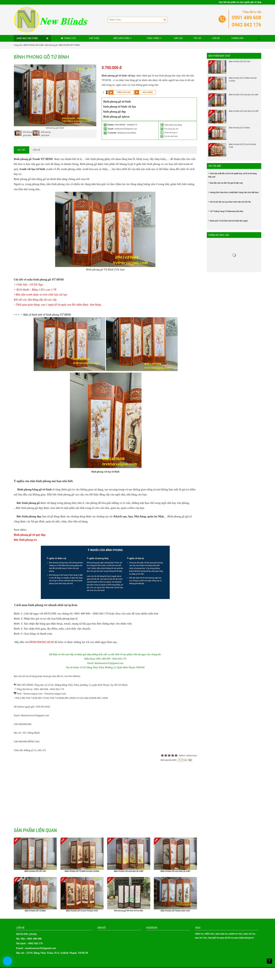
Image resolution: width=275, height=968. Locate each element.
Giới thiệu (94, 38)
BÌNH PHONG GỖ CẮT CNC (35, 871)
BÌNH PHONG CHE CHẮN (34, 45)
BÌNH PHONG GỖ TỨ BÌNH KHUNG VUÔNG (82, 871)
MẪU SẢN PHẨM (121, 38)
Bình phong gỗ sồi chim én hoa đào (128, 911)
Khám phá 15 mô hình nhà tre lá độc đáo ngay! (229, 221)
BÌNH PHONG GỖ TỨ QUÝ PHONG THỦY (82, 911)
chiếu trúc (209, 933)
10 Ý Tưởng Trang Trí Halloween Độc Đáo (226, 211)
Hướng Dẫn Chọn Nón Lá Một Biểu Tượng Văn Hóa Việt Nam (234, 192)
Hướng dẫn (237, 38)
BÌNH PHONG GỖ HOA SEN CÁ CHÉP (175, 871)
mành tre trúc (235, 933)
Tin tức (197, 38)
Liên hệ (216, 38)
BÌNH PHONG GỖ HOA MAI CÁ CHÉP (128, 871)
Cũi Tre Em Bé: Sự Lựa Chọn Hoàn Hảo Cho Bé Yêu (230, 202)
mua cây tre (249, 933)
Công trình (153, 38)
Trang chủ (70, 38)
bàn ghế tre (213, 937)
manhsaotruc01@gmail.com (40, 948)
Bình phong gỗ (51, 45)
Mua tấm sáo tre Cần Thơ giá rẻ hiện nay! (226, 183)
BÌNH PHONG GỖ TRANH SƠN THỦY (175, 911)
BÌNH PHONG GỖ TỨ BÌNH (35, 911)
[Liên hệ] (6, 963)
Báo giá (178, 38)
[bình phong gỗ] (55, 126)
